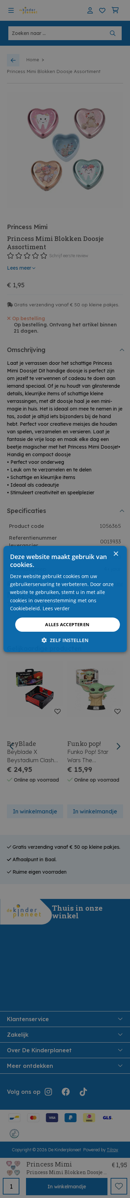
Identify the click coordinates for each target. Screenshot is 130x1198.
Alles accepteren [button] (67, 624)
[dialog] (65, 599)
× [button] (115, 554)
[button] (65, 640)
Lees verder (56, 608)
